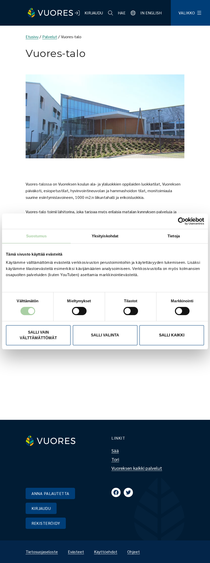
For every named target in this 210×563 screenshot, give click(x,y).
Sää (115, 450)
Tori (115, 459)
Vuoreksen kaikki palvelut (136, 468)
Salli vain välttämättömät (38, 335)
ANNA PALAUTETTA (50, 493)
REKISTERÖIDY (46, 523)
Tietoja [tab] (173, 236)
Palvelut (49, 36)
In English (151, 12)
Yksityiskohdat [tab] (105, 236)
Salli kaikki (171, 335)
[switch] (75, 311)
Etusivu (32, 36)
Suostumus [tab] (36, 236)
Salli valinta (105, 335)
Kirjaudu (94, 12)
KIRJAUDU (41, 508)
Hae (121, 12)
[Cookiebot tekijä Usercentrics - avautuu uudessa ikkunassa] (181, 221)
